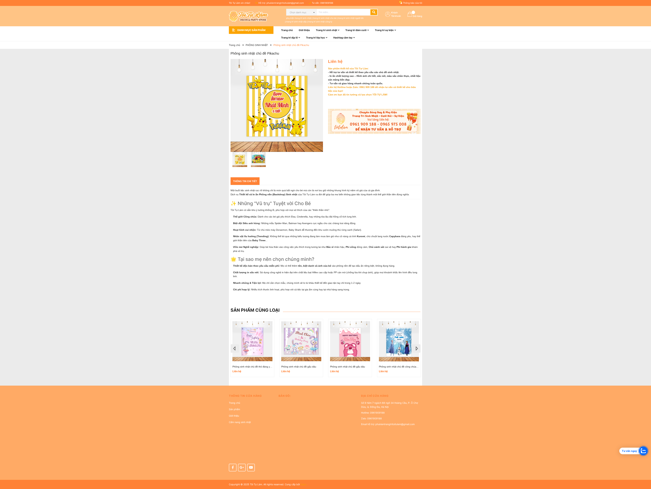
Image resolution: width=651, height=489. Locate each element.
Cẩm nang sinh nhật (240, 422)
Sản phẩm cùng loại (255, 310)
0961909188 (326, 3)
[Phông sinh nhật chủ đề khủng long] (301, 341)
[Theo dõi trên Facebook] (232, 467)
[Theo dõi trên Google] (242, 467)
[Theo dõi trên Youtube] (251, 467)
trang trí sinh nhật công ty (320, 21)
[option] (240, 160)
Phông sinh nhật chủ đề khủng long (300, 366)
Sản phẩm (234, 409)
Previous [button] (235, 348)
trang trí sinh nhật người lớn (351, 18)
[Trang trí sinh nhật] (374, 121)
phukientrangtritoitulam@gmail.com (285, 3)
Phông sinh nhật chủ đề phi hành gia (349, 366)
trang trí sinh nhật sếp (296, 21)
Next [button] (416, 348)
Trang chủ (234, 402)
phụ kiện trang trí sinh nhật (298, 18)
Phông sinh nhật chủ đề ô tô (247, 366)
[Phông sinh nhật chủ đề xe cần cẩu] (399, 341)
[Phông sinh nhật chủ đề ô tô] (252, 341)
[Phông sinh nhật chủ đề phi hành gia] (350, 341)
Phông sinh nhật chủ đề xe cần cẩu (398, 366)
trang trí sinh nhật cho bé (324, 18)
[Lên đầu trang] (645, 472)
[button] (251, 395)
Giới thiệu (234, 415)
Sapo (303, 484)
